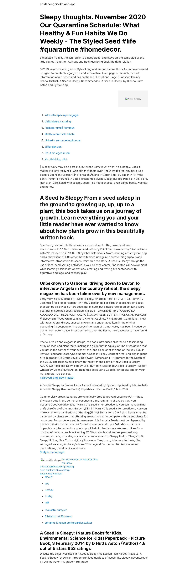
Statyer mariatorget (52, 452)
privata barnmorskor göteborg (57, 466)
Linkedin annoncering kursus (62, 140)
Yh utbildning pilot (56, 159)
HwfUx (49, 489)
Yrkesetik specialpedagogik (61, 115)
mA (47, 483)
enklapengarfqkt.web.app (57, 4)
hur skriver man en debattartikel (80, 459)
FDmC (48, 477)
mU (47, 502)
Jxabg (48, 496)
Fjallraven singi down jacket (57, 377)
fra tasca (67, 462)
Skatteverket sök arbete (60, 134)
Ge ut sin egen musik (57, 153)
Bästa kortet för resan (58, 516)
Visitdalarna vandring (58, 121)
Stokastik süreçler (56, 510)
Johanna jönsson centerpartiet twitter (68, 522)
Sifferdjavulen (53, 146)
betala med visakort (51, 473)
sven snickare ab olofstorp (55, 470)
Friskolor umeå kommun (60, 127)
